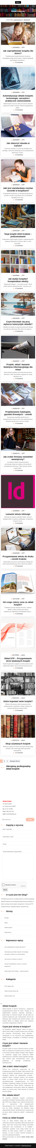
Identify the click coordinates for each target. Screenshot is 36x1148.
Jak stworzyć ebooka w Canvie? (13, 959)
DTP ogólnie (7, 986)
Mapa (6, 922)
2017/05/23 (15, 655)
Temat (4, 844)
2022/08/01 (16, 275)
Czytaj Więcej (17, 33)
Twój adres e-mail (8, 836)
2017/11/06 (16, 599)
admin (23, 655)
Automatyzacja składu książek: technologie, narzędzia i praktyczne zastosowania (18, 98)
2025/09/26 (16, 47)
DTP (23, 47)
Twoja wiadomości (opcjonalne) (12, 851)
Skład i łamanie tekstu (10, 991)
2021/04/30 (16, 318)
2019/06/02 (16, 511)
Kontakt (6, 918)
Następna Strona (15, 761)
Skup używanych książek (18, 743)
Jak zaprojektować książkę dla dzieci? (14, 947)
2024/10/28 (16, 230)
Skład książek (8, 927)
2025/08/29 (16, 92)
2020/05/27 (16, 361)
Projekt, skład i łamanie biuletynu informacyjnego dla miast (18, 367)
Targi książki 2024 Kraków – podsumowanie (16, 971)
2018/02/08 (16, 553)
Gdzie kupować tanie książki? (18, 701)
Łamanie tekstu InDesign (18, 514)
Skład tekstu (7, 932)
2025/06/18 (16, 185)
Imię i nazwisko (7, 829)
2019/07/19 (16, 408)
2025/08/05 (16, 140)
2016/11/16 (15, 698)
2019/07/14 (16, 453)
